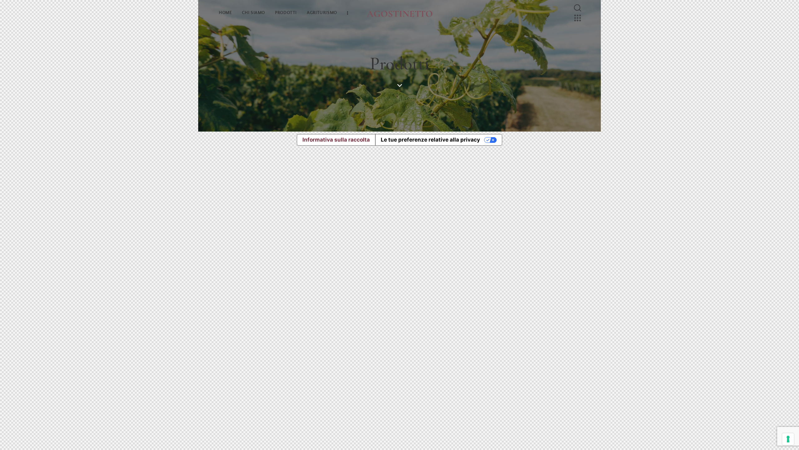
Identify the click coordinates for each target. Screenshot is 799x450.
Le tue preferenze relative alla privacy (430, 140)
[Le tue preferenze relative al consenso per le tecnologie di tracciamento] (788, 439)
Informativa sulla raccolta (336, 140)
